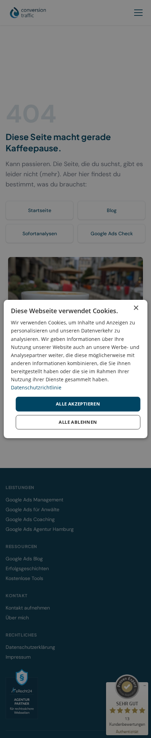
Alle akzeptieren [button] (78, 404)
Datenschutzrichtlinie (36, 387)
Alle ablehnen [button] (78, 422)
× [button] (135, 308)
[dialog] (75, 369)
